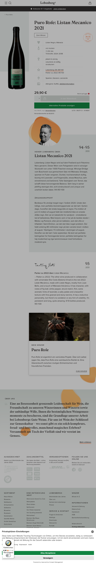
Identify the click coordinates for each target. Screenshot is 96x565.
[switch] (8, 555)
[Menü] (12, 540)
